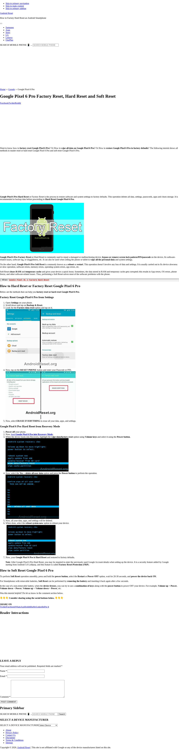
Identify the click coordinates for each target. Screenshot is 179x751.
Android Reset (6, 13)
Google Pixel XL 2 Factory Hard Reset (29, 280)
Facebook (10, 607)
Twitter (3, 607)
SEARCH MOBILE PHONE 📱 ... (16, 45)
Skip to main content (15, 6)
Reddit (27, 607)
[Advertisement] (89, 67)
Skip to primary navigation (17, 3)
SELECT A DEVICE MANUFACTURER (19, 725)
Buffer (33, 607)
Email (3, 676)
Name (3, 671)
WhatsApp (19, 607)
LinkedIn (40, 607)
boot (32, 434)
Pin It (46, 607)
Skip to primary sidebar (16, 8)
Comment (5, 697)
